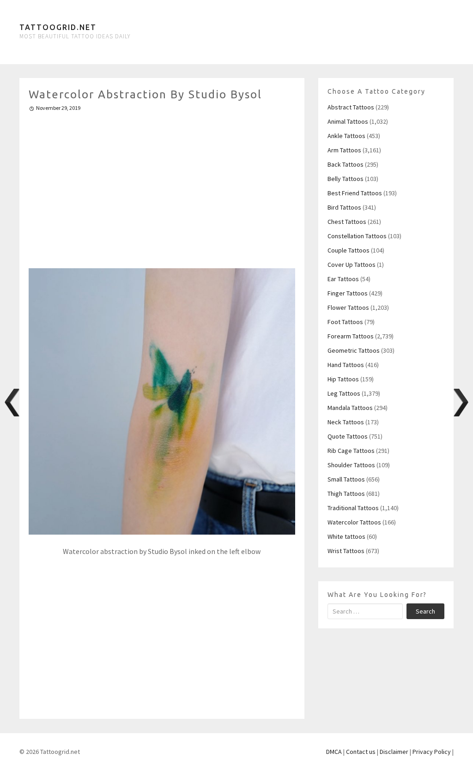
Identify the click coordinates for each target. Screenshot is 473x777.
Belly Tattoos (345, 179)
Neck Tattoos (345, 422)
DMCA (334, 751)
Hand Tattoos (345, 365)
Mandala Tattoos (350, 408)
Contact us (361, 751)
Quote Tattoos (347, 436)
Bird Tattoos (344, 207)
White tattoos (346, 536)
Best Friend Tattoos (354, 193)
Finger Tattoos (347, 293)
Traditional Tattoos (353, 508)
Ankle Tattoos (346, 136)
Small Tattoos (346, 479)
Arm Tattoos (344, 150)
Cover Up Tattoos (351, 264)
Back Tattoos (345, 164)
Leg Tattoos (343, 393)
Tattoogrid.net (58, 27)
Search (425, 611)
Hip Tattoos (343, 379)
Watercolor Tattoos (354, 522)
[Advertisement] (162, 186)
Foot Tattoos (345, 322)
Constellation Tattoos (357, 236)
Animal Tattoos (347, 121)
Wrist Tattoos (345, 551)
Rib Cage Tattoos (351, 450)
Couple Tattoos (348, 250)
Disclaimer (394, 751)
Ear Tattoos (343, 279)
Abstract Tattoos (350, 107)
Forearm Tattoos (350, 336)
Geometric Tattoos (353, 350)
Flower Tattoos (348, 307)
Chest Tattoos (346, 221)
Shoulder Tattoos (351, 465)
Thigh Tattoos (346, 493)
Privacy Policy (431, 751)
